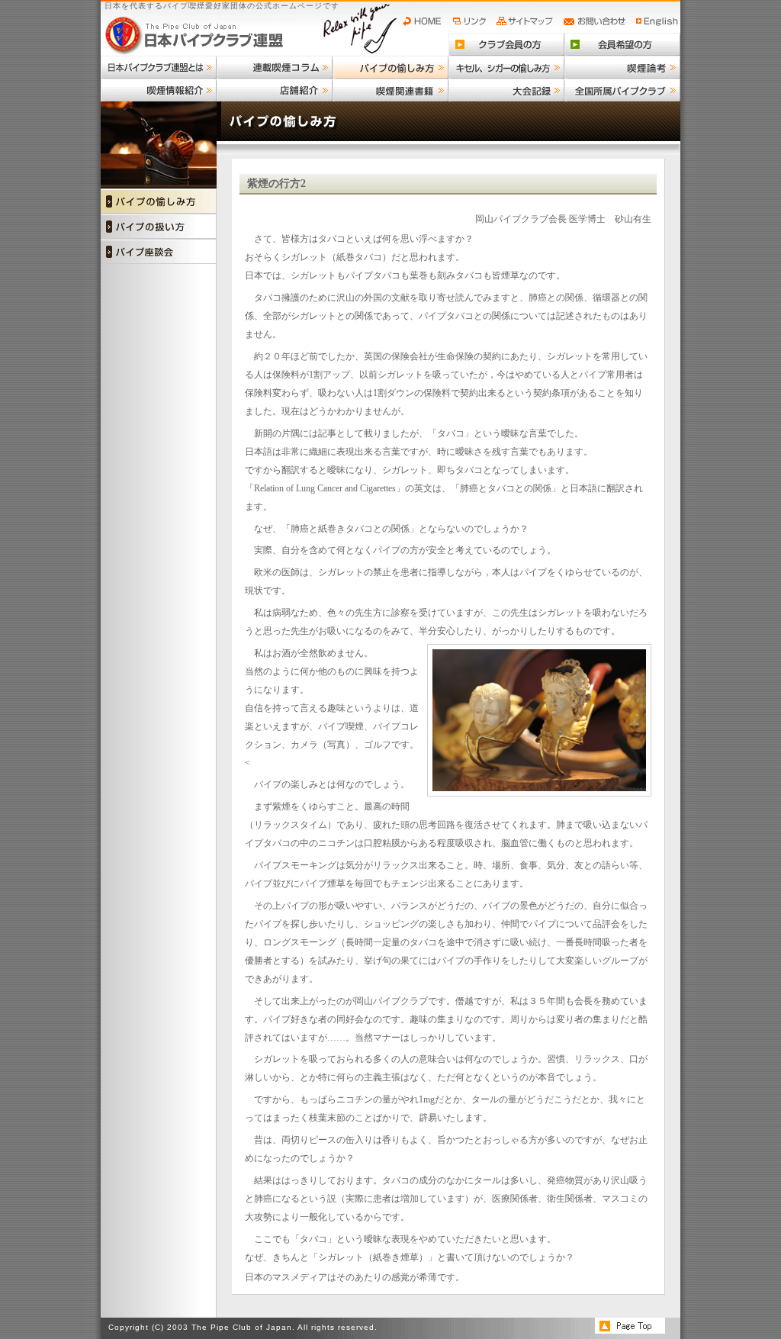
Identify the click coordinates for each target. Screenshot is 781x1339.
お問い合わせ (597, 21)
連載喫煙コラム (275, 67)
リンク (471, 21)
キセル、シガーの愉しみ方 (506, 67)
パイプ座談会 (159, 251)
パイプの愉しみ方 (390, 67)
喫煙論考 (622, 67)
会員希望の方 (622, 44)
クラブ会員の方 (506, 44)
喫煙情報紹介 (159, 90)
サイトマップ (526, 21)
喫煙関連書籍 (390, 90)
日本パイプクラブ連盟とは (159, 67)
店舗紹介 (275, 90)
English (657, 21)
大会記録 (506, 90)
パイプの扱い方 (159, 226)
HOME (425, 21)
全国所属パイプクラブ (622, 90)
